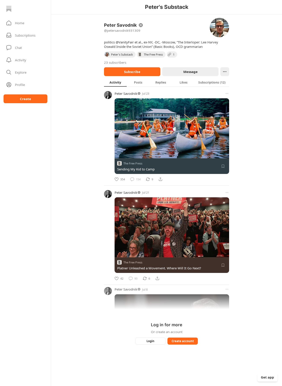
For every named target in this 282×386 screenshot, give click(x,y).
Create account (183, 341)
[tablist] (166, 82)
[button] (25, 23)
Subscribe (132, 71)
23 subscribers (115, 62)
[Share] (160, 179)
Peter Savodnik (126, 93)
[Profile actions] (224, 71)
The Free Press (132, 163)
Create (25, 99)
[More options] (226, 93)
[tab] (115, 82)
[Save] (222, 166)
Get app (267, 377)
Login (150, 341)
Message (190, 71)
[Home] (9, 9)
